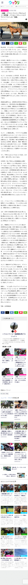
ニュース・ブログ (4, 10)
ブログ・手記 (13, 10)
